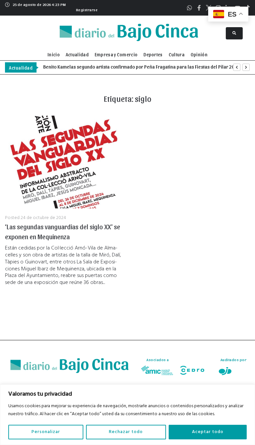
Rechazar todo (126, 432)
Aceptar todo (207, 432)
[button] (86, 9)
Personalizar (46, 432)
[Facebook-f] (199, 8)
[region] (127, 414)
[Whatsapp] (189, 8)
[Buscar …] (234, 33)
